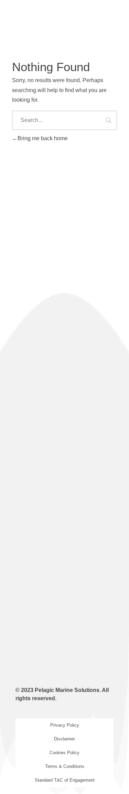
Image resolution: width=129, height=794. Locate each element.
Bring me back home (43, 138)
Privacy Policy (64, 725)
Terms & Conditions (64, 766)
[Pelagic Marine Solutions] (52, 20)
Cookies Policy (64, 752)
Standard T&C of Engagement (65, 780)
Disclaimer (64, 738)
